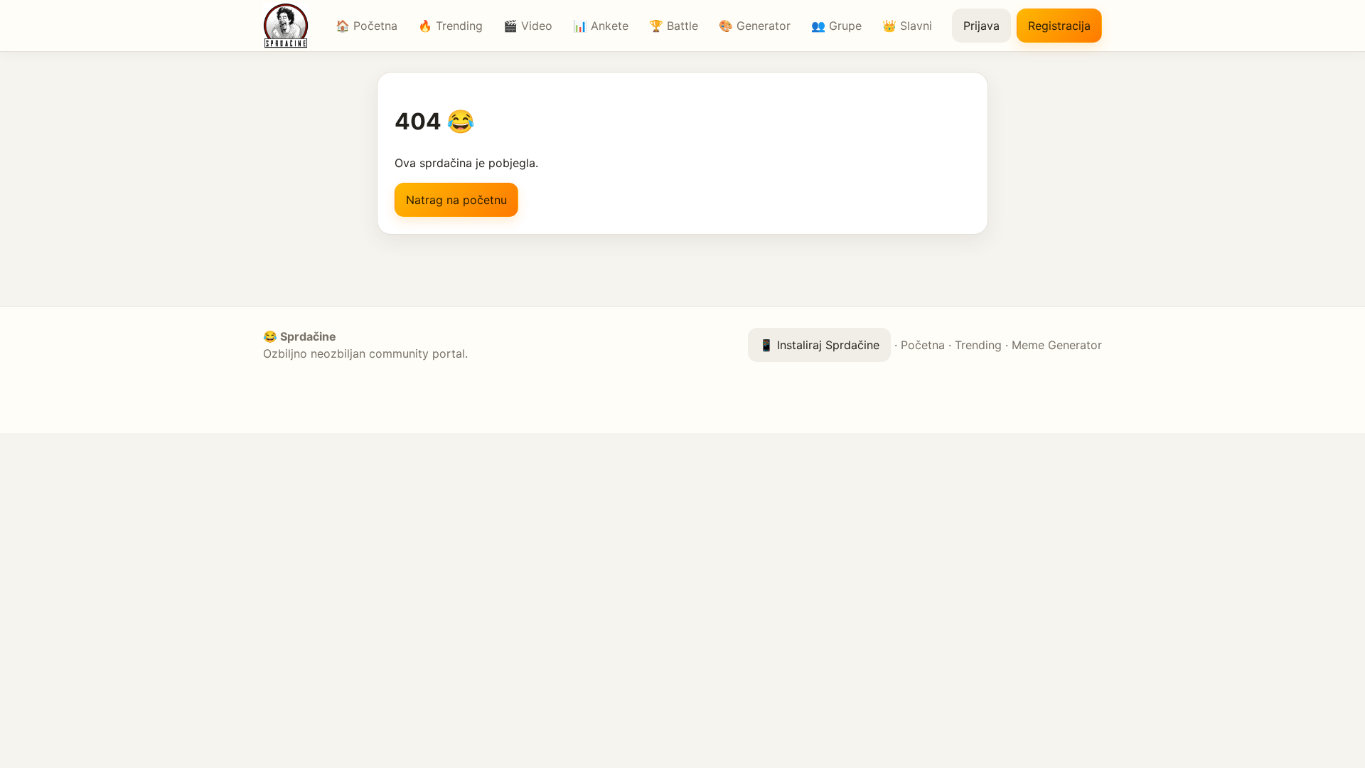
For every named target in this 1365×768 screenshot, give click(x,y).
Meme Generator (1057, 345)
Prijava (981, 25)
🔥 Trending (450, 25)
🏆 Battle (673, 25)
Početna (923, 345)
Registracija (1059, 25)
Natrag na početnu (456, 200)
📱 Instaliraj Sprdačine (819, 345)
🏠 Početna (366, 25)
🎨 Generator (755, 25)
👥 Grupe (836, 25)
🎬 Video (527, 25)
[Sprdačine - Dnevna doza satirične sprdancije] (289, 25)
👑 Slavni (907, 25)
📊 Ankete (600, 25)
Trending (978, 345)
